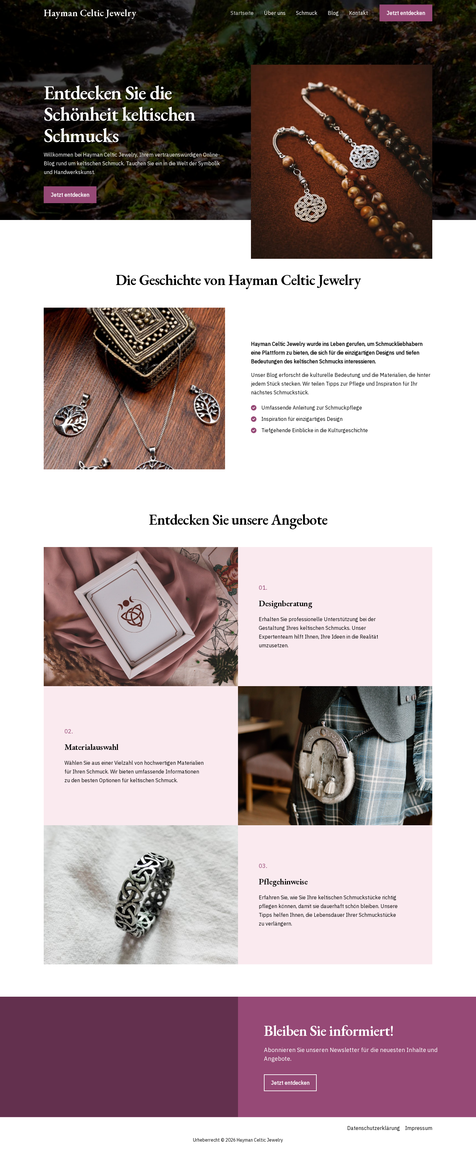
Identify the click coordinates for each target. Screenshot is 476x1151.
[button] (406, 13)
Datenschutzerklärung (373, 1128)
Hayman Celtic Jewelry (90, 12)
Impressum (418, 1128)
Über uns (275, 13)
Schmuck (306, 13)
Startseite (242, 13)
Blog (333, 13)
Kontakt (358, 13)
